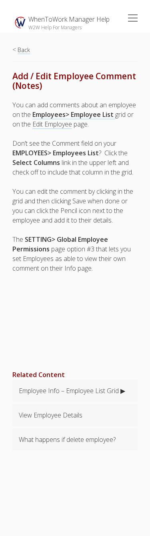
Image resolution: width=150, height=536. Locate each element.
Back (24, 50)
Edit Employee (52, 124)
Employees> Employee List (73, 114)
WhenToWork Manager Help (69, 19)
